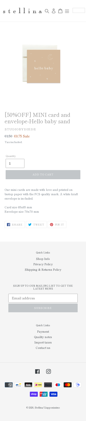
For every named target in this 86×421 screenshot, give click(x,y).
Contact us (43, 348)
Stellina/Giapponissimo (47, 407)
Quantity (11, 156)
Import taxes (43, 342)
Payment (43, 331)
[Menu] (67, 10)
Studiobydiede (20, 129)
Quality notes (43, 337)
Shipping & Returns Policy (43, 269)
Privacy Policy (43, 264)
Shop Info (43, 259)
